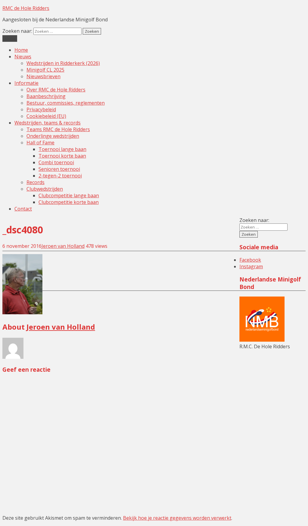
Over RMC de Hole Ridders (55, 89)
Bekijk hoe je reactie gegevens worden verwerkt (177, 518)
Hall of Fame (40, 142)
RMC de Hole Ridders (25, 8)
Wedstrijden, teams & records (47, 122)
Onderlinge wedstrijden (52, 136)
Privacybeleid (41, 109)
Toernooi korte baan (62, 155)
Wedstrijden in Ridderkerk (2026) (63, 63)
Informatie (26, 83)
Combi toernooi (56, 162)
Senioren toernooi (59, 169)
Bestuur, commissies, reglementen (65, 103)
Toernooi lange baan (62, 149)
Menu (10, 38)
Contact (23, 208)
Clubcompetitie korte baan (68, 202)
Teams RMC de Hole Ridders (58, 129)
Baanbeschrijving (46, 96)
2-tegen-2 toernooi (60, 175)
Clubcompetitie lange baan (68, 195)
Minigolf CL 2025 (45, 69)
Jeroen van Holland (63, 246)
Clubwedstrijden (44, 189)
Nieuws (22, 56)
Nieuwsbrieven (43, 76)
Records (35, 182)
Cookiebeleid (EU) (46, 116)
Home (21, 50)
